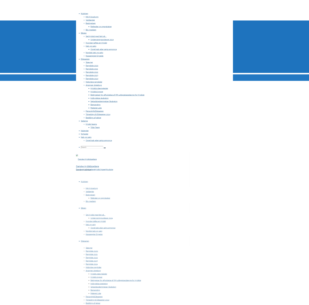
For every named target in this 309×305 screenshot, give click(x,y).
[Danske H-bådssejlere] (86, 159)
